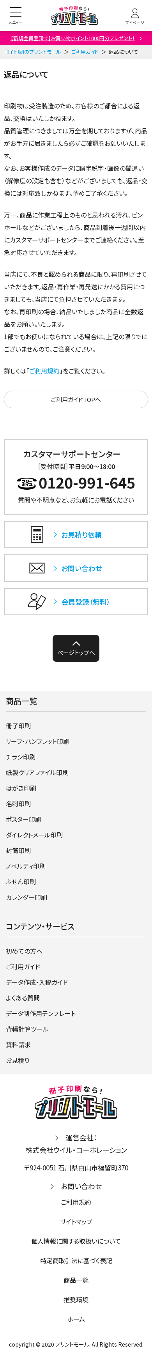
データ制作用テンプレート (41, 1013)
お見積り (17, 1060)
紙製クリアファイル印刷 (37, 772)
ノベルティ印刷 (26, 866)
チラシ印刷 (20, 756)
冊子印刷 (18, 725)
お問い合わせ (81, 1186)
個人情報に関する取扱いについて (76, 1241)
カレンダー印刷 (26, 897)
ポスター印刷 (23, 819)
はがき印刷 (21, 788)
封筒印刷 (18, 850)
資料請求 (18, 1044)
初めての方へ (24, 951)
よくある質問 (23, 997)
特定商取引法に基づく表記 (76, 1260)
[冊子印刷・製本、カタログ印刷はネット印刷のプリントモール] (74, 15)
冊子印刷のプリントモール (32, 51)
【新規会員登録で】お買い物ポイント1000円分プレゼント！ (73, 38)
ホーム (76, 1319)
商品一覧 (76, 1280)
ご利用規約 (44, 370)
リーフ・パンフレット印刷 (37, 741)
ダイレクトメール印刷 (34, 834)
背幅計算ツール (27, 1029)
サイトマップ (76, 1221)
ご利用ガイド (85, 51)
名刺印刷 (18, 803)
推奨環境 (76, 1299)
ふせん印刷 (21, 881)
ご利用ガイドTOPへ (76, 399)
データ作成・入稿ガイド (37, 982)
